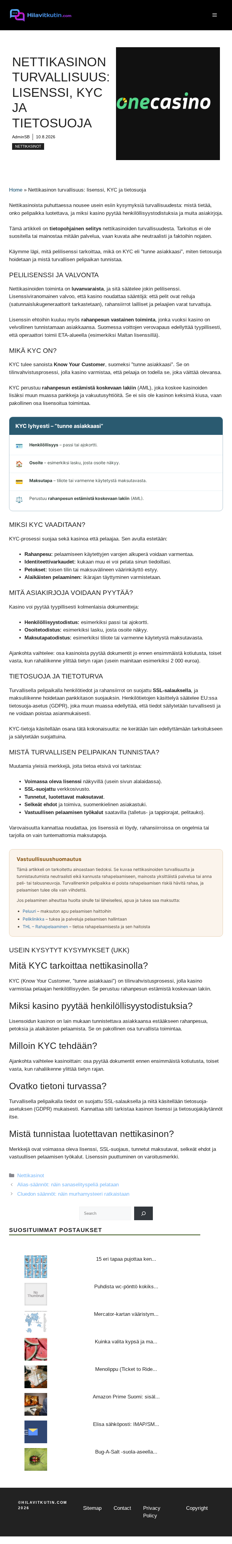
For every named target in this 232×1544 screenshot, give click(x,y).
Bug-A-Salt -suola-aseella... (126, 1452)
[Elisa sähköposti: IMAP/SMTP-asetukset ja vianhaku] (35, 1432)
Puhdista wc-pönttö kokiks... (126, 1286)
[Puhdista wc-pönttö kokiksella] (35, 1294)
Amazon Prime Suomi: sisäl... (126, 1397)
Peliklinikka (33, 918)
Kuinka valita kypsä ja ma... (126, 1342)
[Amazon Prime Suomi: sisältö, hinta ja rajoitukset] (35, 1404)
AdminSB (21, 136)
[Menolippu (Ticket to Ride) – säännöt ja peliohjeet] (35, 1376)
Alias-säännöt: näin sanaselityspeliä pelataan (68, 1185)
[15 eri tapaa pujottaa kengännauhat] (35, 1266)
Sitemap (92, 1508)
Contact (122, 1508)
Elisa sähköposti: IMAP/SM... (126, 1424)
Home (15, 190)
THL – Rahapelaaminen (45, 926)
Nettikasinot (28, 146)
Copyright (197, 1508)
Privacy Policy (151, 1512)
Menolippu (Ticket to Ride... (126, 1369)
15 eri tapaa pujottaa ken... (126, 1259)
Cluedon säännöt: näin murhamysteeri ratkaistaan (73, 1194)
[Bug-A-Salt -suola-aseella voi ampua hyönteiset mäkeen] (35, 1459)
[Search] (143, 1213)
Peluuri (29, 911)
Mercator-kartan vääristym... (126, 1314)
